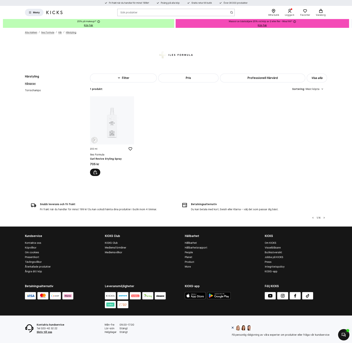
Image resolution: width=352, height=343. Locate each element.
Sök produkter (129, 12)
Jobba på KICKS (274, 257)
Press (268, 262)
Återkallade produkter (38, 266)
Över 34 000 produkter (235, 2)
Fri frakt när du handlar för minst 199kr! (129, 2)
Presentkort (32, 257)
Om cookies (32, 252)
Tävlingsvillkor (33, 262)
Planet (188, 257)
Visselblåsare (273, 247)
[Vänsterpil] (313, 218)
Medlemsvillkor (113, 252)
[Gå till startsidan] (54, 12)
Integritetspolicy (275, 266)
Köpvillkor (30, 247)
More (188, 266)
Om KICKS (270, 242)
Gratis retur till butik (201, 2)
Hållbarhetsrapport (196, 247)
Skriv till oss (44, 332)
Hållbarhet (191, 242)
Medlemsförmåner (115, 247)
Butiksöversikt (273, 252)
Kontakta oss (33, 242)
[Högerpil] (349, 23)
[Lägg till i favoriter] (130, 149)
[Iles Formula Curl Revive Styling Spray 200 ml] (112, 136)
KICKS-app (271, 271)
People (189, 252)
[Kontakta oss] (343, 334)
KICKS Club (111, 242)
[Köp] (95, 172)
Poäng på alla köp (170, 2)
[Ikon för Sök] (231, 12)
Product (189, 262)
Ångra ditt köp (33, 271)
